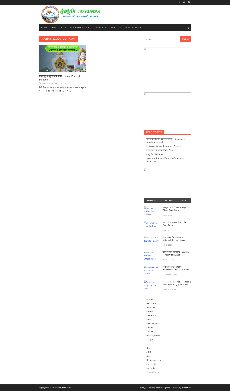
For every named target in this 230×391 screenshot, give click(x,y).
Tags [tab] (183, 200)
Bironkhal (150, 307)
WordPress (160, 387)
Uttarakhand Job (80, 27)
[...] (70, 90)
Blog (63, 27)
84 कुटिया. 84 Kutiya (154, 154)
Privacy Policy (133, 27)
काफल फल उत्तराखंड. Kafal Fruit (159, 150)
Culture (149, 311)
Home (44, 27)
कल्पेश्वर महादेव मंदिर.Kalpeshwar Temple (163, 146)
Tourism (150, 331)
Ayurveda (150, 299)
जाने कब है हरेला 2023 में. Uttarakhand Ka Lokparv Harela (176, 268)
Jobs (148, 319)
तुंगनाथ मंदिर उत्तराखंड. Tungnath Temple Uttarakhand (176, 253)
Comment (62, 83)
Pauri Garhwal (152, 323)
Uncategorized (153, 335)
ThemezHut (185, 387)
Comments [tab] (167, 200)
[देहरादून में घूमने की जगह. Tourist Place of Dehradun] (62, 58)
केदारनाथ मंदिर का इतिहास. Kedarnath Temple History (174, 238)
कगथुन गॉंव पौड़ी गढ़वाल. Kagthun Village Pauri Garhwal (176, 209)
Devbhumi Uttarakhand (62, 387)
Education (151, 315)
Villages (150, 339)
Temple (149, 327)
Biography (151, 303)
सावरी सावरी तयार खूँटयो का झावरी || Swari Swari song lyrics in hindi (177, 283)
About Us (115, 27)
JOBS (54, 27)
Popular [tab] (152, 200)
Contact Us (100, 27)
